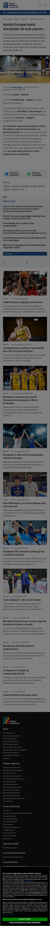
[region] (25, 896)
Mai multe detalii (29, 880)
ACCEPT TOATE (25, 919)
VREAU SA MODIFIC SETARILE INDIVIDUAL (25, 922)
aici (13, 891)
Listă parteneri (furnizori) (8, 914)
